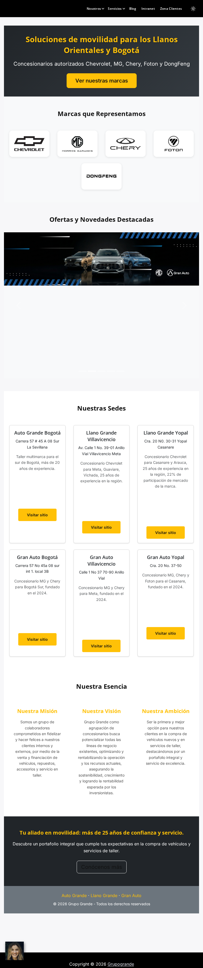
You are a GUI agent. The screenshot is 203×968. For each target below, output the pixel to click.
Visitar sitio (37, 515)
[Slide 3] (101, 371)
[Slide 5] (120, 371)
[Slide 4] (111, 371)
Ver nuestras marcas (101, 81)
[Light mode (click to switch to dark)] (193, 8)
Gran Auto (131, 895)
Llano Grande (104, 895)
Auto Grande (74, 895)
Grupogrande (121, 964)
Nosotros (94, 8)
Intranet (148, 8)
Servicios (115, 8)
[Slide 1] (82, 371)
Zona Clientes (171, 8)
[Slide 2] (92, 371)
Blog (132, 8)
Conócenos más (101, 867)
